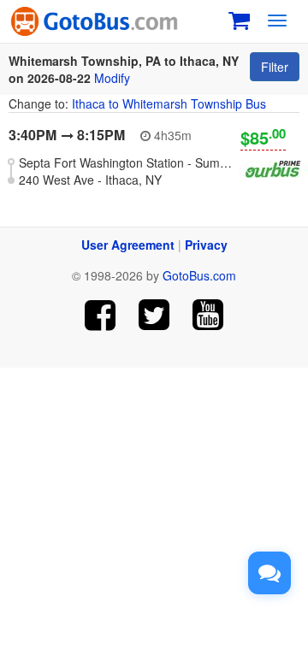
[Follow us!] (154, 315)
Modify (112, 77)
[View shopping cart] (239, 18)
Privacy (206, 244)
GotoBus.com (199, 275)
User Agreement (128, 244)
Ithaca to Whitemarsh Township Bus (169, 103)
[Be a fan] (100, 315)
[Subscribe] (207, 315)
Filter (274, 66)
